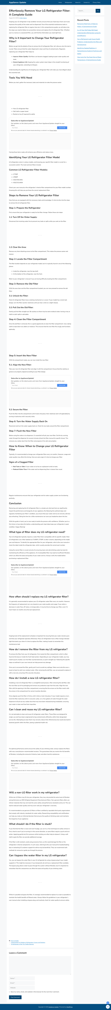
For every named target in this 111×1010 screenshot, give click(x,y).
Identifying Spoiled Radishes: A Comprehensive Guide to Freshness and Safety (89, 51)
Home (60, 2)
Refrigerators (68, 2)
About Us (77, 2)
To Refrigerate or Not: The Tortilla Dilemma (22, 944)
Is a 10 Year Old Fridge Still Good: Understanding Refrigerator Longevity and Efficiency (89, 33)
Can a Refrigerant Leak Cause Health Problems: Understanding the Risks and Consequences (89, 42)
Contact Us (87, 2)
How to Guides (15, 941)
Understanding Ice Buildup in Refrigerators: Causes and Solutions (28, 942)
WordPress (69, 1007)
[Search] (98, 11)
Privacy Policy (96, 2)
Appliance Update (17, 2)
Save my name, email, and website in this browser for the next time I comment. (35, 992)
